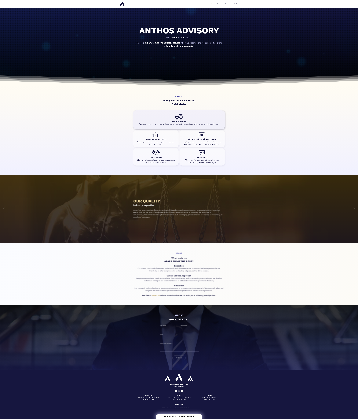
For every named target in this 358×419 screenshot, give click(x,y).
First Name (163, 325)
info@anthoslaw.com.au (179, 384)
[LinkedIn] (182, 391)
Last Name (184, 325)
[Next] (354, 209)
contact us (156, 295)
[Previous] (4, 209)
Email (161, 334)
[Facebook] (176, 391)
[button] (156, 138)
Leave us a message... (166, 343)
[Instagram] (179, 391)
